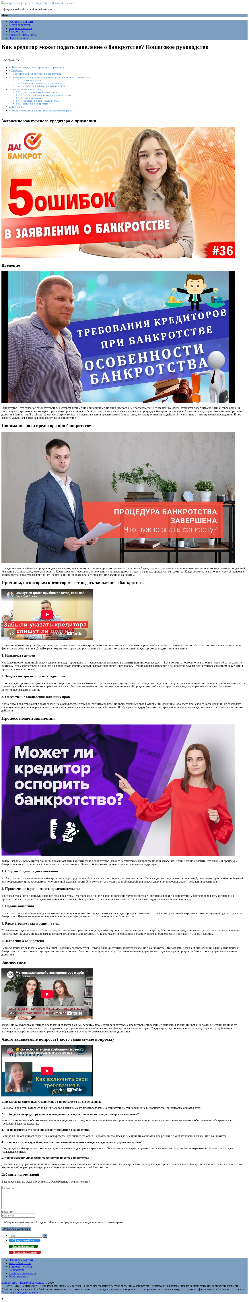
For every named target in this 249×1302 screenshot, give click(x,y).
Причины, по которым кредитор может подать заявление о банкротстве (50, 77)
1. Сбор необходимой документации (39, 92)
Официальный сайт (21, 21)
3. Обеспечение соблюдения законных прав (42, 85)
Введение (16, 70)
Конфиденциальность (22, 34)
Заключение (17, 106)
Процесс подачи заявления (26, 89)
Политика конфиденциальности (21, 1292)
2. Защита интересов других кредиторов (41, 83)
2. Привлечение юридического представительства (45, 95)
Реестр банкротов (20, 24)
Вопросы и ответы (20, 28)
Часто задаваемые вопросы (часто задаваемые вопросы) (41, 110)
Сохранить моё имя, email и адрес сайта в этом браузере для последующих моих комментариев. (64, 1222)
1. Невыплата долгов (30, 80)
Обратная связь (18, 38)
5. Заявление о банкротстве (34, 103)
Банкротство (16, 31)
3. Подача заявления (30, 97)
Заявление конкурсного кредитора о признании (37, 67)
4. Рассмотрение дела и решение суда (39, 100)
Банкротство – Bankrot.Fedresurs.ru (54, 3)
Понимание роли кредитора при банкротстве (36, 73)
